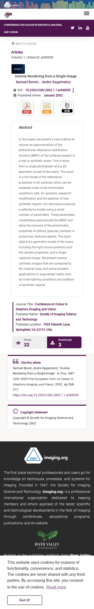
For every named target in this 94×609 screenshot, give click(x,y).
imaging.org (52, 492)
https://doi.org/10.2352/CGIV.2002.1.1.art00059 (46, 395)
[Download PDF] (27, 107)
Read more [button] (56, 587)
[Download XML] (47, 107)
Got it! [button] (24, 600)
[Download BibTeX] (67, 107)
